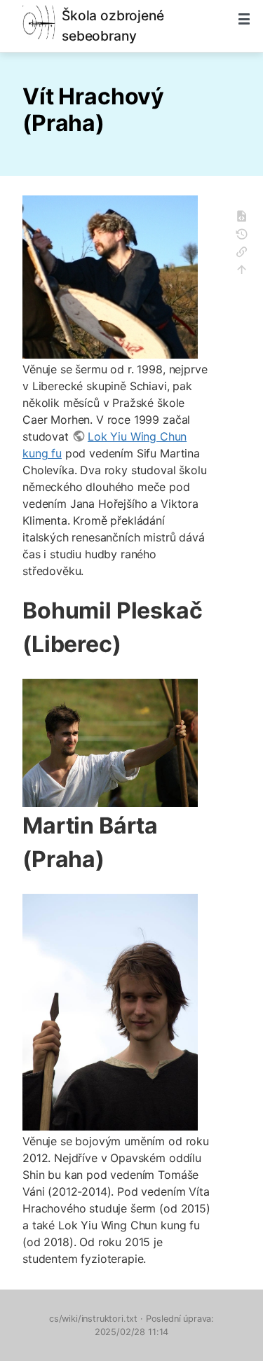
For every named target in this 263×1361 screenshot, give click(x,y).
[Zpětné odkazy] (246, 254)
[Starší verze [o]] (246, 236)
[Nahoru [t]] (246, 271)
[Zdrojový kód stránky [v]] (246, 218)
